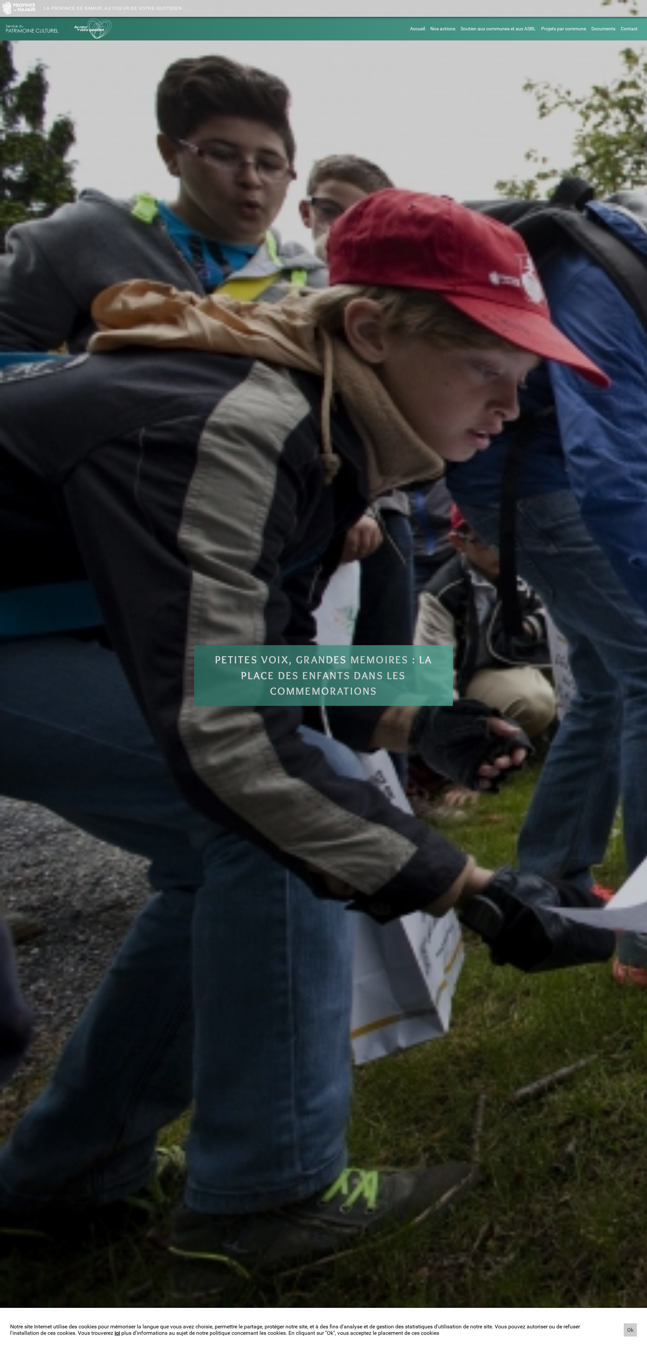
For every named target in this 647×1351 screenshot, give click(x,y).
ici (117, 1333)
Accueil (417, 29)
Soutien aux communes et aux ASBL (498, 29)
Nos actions (442, 29)
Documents (603, 29)
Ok (630, 1330)
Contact (629, 29)
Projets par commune (563, 29)
